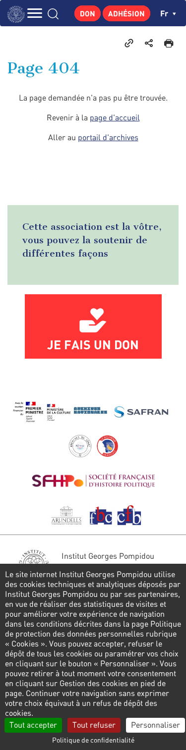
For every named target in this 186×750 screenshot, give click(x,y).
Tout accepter (33, 725)
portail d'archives (108, 137)
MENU (34, 13)
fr (165, 13)
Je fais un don (93, 344)
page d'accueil (115, 117)
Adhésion (126, 13)
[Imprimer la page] (169, 43)
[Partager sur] (149, 43)
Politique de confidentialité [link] (93, 740)
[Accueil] (18, 13)
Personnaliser (155, 725)
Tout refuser (94, 725)
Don (87, 13)
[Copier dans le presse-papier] (129, 43)
